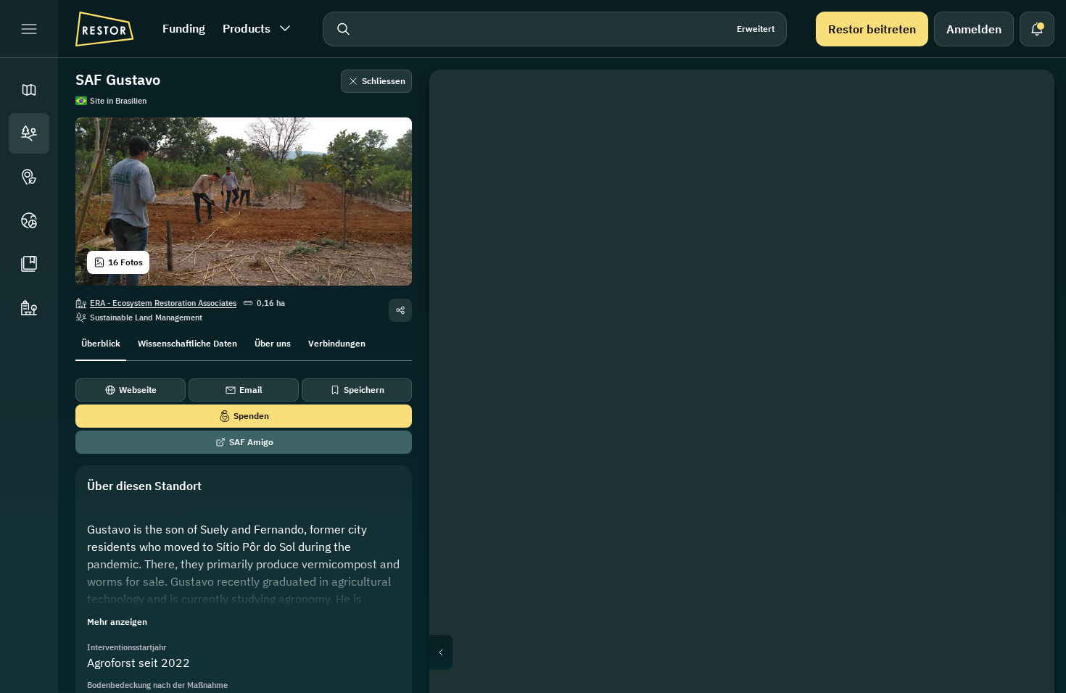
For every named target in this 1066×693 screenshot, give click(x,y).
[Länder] (29, 220)
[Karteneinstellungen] (1022, 171)
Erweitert (755, 28)
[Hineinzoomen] (1022, 275)
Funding (183, 28)
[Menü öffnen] (29, 29)
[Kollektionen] (29, 264)
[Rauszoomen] (1022, 304)
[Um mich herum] (1022, 240)
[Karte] (29, 90)
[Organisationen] (29, 307)
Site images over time (753, 652)
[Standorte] (29, 133)
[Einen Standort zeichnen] (1022, 101)
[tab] (100, 342)
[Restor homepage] (104, 29)
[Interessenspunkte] (29, 177)
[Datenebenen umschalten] (1022, 136)
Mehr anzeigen (117, 621)
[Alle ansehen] (1022, 205)
